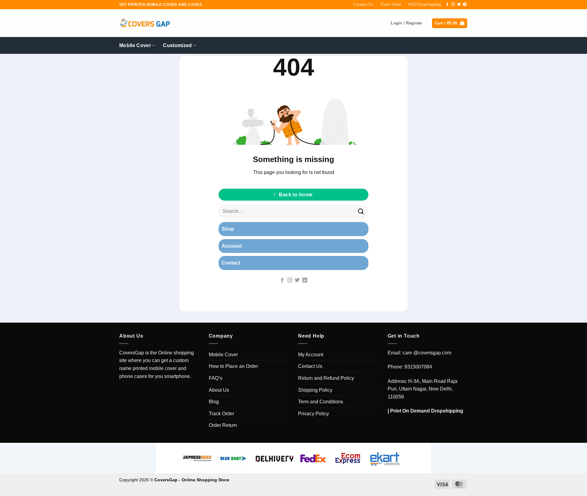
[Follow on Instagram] (453, 4)
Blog (214, 401)
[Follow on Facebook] (447, 4)
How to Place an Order (233, 366)
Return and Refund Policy (326, 378)
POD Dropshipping (424, 4)
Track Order (390, 4)
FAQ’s (215, 378)
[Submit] (361, 211)
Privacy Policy (313, 413)
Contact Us (363, 4)
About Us (219, 390)
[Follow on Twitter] (459, 4)
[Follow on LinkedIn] (304, 280)
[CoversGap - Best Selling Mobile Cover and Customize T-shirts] (144, 23)
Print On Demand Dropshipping (426, 410)
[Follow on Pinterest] (465, 4)
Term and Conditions (320, 401)
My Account (310, 354)
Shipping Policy (315, 390)
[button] (449, 23)
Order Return (223, 425)
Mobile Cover (135, 45)
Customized (177, 45)
